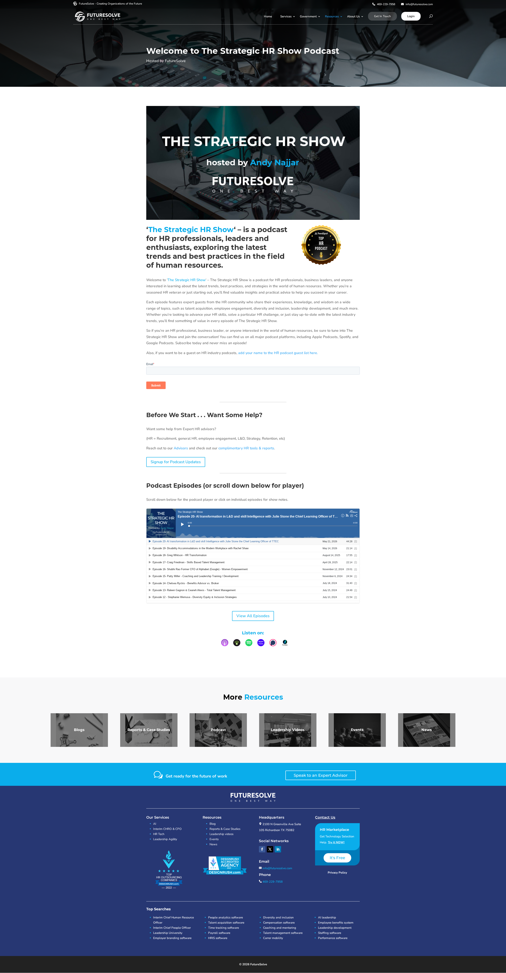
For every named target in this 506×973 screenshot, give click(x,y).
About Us (353, 16)
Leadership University (167, 933)
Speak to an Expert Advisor (320, 775)
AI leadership (327, 917)
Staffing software (329, 933)
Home (268, 16)
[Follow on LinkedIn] (278, 849)
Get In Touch (382, 16)
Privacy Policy (337, 873)
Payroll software (219, 933)
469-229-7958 (385, 4)
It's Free (337, 857)
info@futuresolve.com (419, 4)
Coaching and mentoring (279, 928)
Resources (332, 16)
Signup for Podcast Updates (176, 462)
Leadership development (334, 928)
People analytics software (225, 917)
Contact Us (325, 817)
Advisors (181, 448)
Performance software (332, 938)
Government (308, 16)
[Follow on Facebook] (262, 849)
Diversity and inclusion (278, 917)
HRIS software (217, 938)
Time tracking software (223, 928)
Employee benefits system (335, 923)
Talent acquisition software (226, 923)
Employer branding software (172, 938)
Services (286, 16)
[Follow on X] (270, 849)
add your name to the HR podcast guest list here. (278, 352)
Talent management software (283, 933)
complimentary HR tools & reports (246, 448)
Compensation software (279, 923)
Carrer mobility (273, 938)
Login (411, 16)
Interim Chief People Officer (172, 928)
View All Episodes (253, 616)
